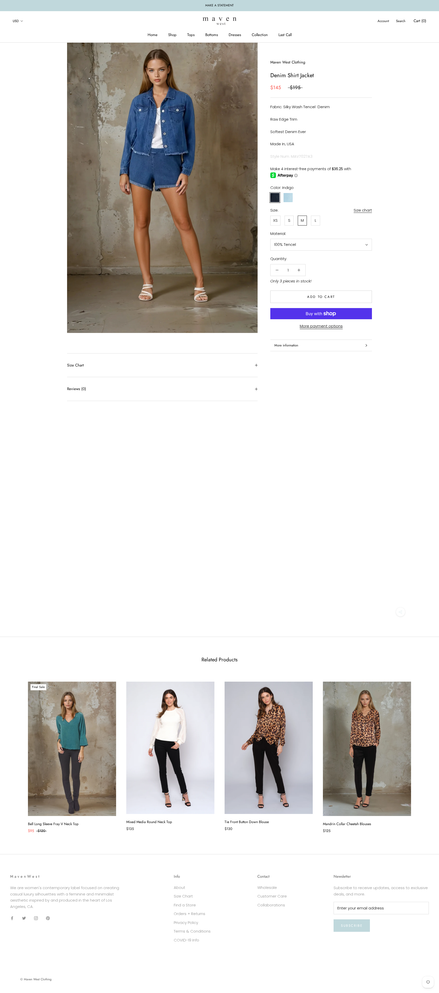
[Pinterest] (48, 918)
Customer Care (272, 896)
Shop (172, 35)
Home (153, 35)
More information (286, 345)
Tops (191, 35)
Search (400, 21)
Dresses (235, 35)
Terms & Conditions (192, 931)
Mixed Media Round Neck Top (149, 821)
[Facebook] (12, 918)
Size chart (363, 210)
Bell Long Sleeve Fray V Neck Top (53, 823)
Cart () (420, 21)
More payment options (321, 326)
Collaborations (271, 905)
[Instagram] (36, 918)
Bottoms (211, 35)
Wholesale (267, 887)
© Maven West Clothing (36, 979)
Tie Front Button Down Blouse (247, 821)
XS (275, 220)
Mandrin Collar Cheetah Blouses (347, 823)
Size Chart (75, 365)
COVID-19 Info (186, 940)
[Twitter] (24, 918)
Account (383, 21)
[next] (423, 752)
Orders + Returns (189, 913)
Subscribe (352, 925)
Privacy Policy (186, 922)
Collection (260, 35)
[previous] (16, 752)
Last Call (285, 35)
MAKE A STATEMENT (219, 5)
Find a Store (185, 905)
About (179, 887)
